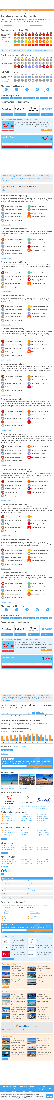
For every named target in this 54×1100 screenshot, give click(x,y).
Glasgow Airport (43, 848)
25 (2, 735)
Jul (28, 98)
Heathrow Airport (26, 863)
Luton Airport (25, 846)
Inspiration (22, 10)
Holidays (6, 911)
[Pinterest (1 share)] (9, 870)
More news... (5, 1058)
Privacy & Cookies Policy (12, 1098)
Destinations (10, 10)
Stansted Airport (9, 848)
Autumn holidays (26, 818)
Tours (31, 918)
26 (11, 734)
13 (17, 737)
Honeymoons (42, 815)
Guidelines (14, 1091)
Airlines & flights (9, 834)
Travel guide (37, 91)
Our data (13, 1088)
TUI (22, 830)
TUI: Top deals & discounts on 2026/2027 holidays (20, 119)
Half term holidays (9, 820)
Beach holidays (8, 815)
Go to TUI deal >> (46, 129)
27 (15, 734)
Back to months (6, 225)
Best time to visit (6, 91)
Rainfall (6, 27)
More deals (4, 839)
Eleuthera (18, 13)
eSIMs (5, 918)
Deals (16, 10)
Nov (46, 98)
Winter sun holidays (27, 820)
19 (38, 736)
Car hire (6, 916)
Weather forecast (16, 91)
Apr (16, 98)
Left (28, 893)
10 (12, 738)
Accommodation (35, 913)
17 (21, 736)
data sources (6, 180)
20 (25, 736)
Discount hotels (8, 836)
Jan (3, 98)
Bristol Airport (8, 849)
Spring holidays (25, 815)
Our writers (14, 1090)
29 (19, 734)
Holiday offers (8, 830)
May (20, 98)
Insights (28, 10)
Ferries (6, 920)
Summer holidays (26, 816)
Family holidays (8, 818)
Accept (49, 1096)
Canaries (31, 1088)
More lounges (5, 866)
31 (28, 733)
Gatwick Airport (43, 846)
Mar (11, 98)
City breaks (7, 816)
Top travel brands (9, 832)
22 (30, 735)
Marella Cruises (25, 836)
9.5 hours (29, 880)
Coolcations (42, 816)
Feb (7, 98)
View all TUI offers (48, 131)
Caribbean (7, 13)
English (28, 885)
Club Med (41, 836)
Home (2, 13)
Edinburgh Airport (26, 849)
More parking (4, 852)
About (5, 1088)
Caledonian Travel (44, 834)
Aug (33, 98)
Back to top (4, 754)
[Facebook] (2, 870)
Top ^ (3, 874)
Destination (4, 142)
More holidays (5, 823)
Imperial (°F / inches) (19, 746)
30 (23, 733)
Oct (42, 98)
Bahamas (13, 13)
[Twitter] (5, 870)
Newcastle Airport (44, 849)
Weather (4, 10)
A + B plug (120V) (31, 890)
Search (33, 10)
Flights (6, 913)
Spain (30, 1091)
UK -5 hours (29, 883)
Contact (6, 1090)
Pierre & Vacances (44, 832)
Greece (30, 1090)
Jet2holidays (24, 832)
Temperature (8, 25)
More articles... (5, 986)
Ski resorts (42, 820)
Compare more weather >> (7, 750)
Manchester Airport (10, 846)
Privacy (5, 1091)
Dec (50, 98)
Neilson (23, 834)
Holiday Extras (43, 830)
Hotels (32, 911)
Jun (24, 98)
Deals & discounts (47, 91)
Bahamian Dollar (30, 888)
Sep (37, 98)
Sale (8, 130)
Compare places (43, 818)
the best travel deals (13, 1029)
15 (43, 737)
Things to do (34, 916)
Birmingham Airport (27, 848)
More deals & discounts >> (8, 958)
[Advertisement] (27, 4)
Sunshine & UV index (36, 25)
